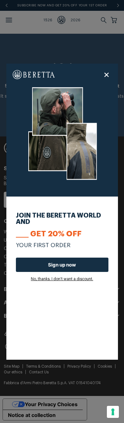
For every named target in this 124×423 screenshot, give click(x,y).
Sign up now (62, 265)
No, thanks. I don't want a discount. (62, 279)
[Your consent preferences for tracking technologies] (113, 412)
